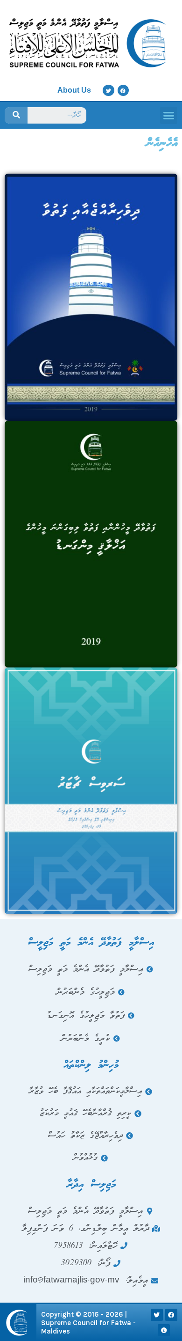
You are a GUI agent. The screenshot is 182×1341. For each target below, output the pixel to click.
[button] (169, 116)
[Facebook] (123, 90)
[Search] (16, 115)
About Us (74, 90)
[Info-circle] (164, 1330)
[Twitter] (108, 90)
